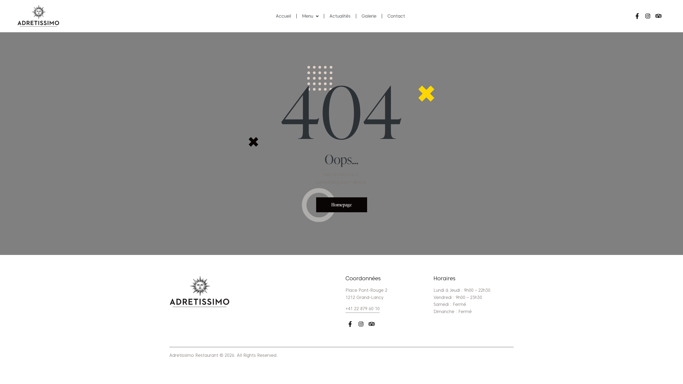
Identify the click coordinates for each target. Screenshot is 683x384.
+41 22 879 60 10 (363, 308)
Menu (307, 16)
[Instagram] (648, 16)
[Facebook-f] (637, 16)
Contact (396, 16)
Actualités (340, 16)
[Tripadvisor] (658, 16)
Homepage (341, 205)
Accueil (283, 16)
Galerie (369, 16)
